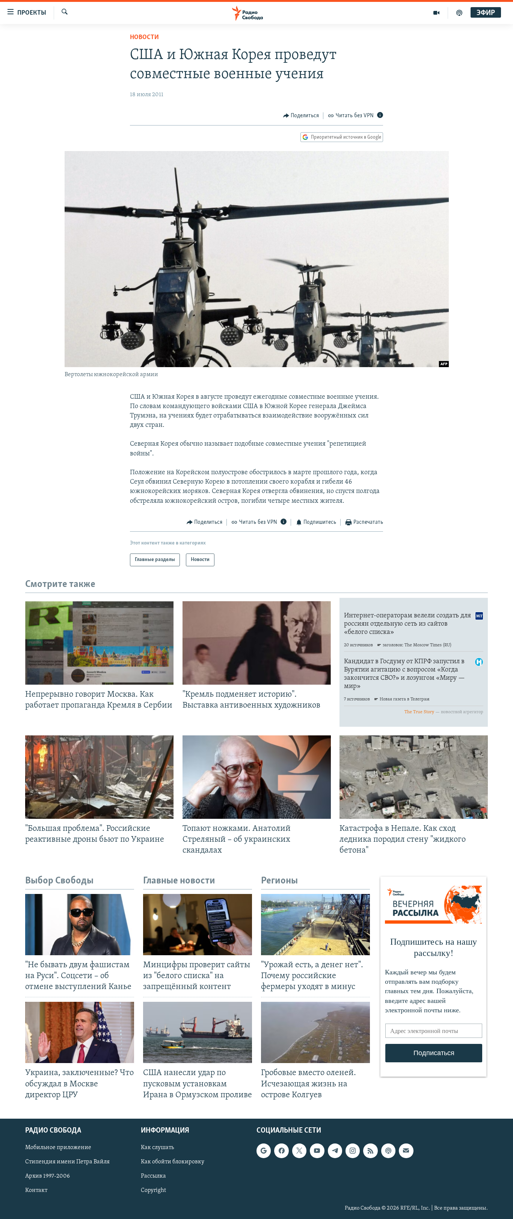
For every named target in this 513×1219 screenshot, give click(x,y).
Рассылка (153, 1176)
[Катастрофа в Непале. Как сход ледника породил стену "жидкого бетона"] (413, 777)
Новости (144, 37)
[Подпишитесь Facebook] (281, 1150)
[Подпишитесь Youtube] (317, 1150)
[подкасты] (459, 12)
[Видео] (436, 12)
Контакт (36, 1190)
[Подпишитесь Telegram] (335, 1150)
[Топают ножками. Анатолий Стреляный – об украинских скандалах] (257, 777)
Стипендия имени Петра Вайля (67, 1162)
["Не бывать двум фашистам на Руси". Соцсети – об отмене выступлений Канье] (79, 924)
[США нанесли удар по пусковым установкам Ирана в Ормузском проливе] (197, 1032)
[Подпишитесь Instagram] (353, 1150)
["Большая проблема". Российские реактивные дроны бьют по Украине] (99, 777)
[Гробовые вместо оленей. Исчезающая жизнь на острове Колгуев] (315, 1032)
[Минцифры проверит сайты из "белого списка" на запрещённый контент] (197, 924)
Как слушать (157, 1148)
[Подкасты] (388, 1150)
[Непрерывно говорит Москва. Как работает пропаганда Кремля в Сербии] (99, 643)
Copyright (153, 1190)
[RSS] (370, 1150)
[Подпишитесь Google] (263, 1150)
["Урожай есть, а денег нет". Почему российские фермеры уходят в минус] (315, 924)
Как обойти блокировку (172, 1162)
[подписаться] (406, 1150)
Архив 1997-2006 (47, 1176)
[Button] (301, 116)
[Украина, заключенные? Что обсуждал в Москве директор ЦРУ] (79, 1032)
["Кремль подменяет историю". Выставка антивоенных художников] (257, 643)
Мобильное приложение (58, 1148)
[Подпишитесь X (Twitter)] (299, 1150)
